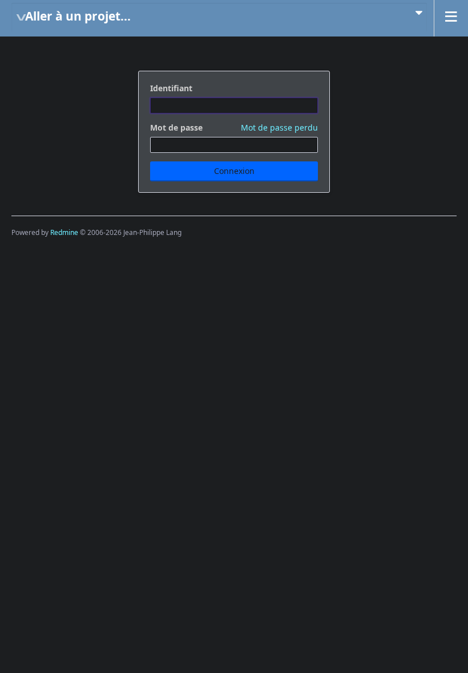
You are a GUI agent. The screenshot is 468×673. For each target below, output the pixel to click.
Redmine (64, 232)
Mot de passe (234, 127)
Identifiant (171, 88)
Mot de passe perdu (279, 127)
